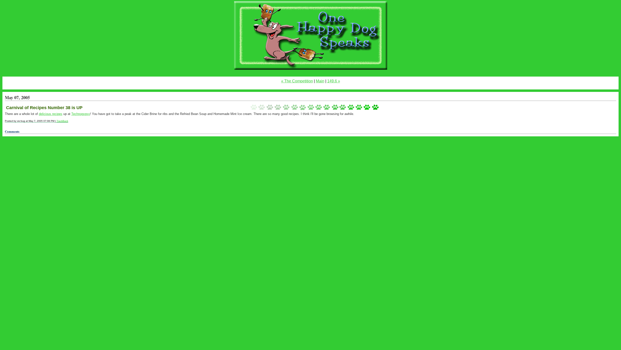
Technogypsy (80, 114)
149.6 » (333, 81)
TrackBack (62, 121)
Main (320, 81)
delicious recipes (50, 114)
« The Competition (297, 81)
